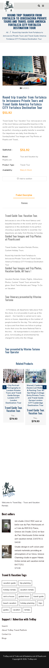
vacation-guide (9, 583)
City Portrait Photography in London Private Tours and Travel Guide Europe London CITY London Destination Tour (13, 394)
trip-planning (25, 583)
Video (25, 88)
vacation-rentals (27, 590)
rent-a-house (8, 596)
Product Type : (8, 165)
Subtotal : (7, 149)
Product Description (24, 195)
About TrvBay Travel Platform (14, 630)
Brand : (5, 156)
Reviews (24, 203)
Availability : (7, 170)
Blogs (4, 638)
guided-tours (24, 596)
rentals (27, 610)
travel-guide (38, 596)
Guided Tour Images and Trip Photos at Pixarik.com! (23, 237)
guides (6, 610)
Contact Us (6, 634)
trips (40, 603)
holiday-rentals (9, 590)
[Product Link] (11, 380)
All (7, 32)
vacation (16, 610)
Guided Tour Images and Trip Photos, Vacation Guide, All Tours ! (23, 269)
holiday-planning (27, 603)
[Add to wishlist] (15, 380)
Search (5, 626)
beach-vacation (9, 603)
